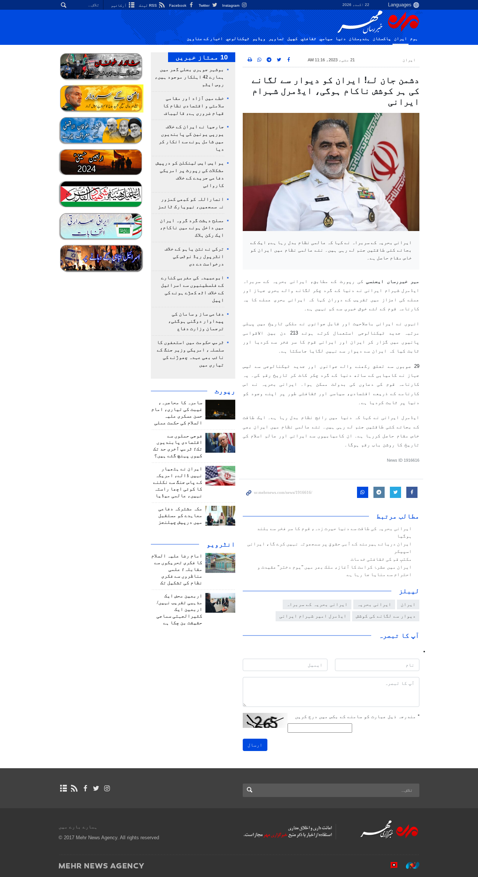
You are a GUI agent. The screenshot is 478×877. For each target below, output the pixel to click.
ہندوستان (359, 38)
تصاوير (276, 38)
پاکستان (382, 38)
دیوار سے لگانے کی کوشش (386, 616)
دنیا (340, 38)
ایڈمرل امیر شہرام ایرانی (313, 616)
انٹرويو (221, 544)
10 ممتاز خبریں (202, 57)
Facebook (178, 5)
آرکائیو (119, 5)
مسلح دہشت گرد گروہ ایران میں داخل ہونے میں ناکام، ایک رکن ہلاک (192, 228)
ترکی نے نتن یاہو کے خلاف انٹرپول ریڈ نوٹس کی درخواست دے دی (194, 256)
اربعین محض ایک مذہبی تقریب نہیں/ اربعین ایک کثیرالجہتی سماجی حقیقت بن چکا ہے (179, 609)
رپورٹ (225, 391)
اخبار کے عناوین (205, 38)
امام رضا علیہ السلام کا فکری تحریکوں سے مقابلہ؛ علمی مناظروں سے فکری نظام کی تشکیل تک (176, 569)
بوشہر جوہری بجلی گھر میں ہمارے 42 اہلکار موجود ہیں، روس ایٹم (189, 77)
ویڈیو (259, 38)
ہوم (414, 38)
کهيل (292, 38)
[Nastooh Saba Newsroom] (408, 865)
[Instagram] (107, 788)
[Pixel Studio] (390, 865)
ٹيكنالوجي (237, 38)
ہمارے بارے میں (78, 827)
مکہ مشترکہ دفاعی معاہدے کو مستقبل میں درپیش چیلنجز (180, 515)
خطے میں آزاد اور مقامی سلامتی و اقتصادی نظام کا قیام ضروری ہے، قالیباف (193, 106)
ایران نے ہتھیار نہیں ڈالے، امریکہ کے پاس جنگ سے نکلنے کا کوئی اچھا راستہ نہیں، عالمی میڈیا (177, 482)
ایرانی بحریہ (374, 604)
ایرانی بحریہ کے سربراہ (317, 604)
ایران (400, 38)
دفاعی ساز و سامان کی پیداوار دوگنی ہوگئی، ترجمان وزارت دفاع (196, 321)
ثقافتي (308, 38)
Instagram (231, 5)
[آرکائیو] (63, 788)
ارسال (255, 745)
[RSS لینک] (74, 788)
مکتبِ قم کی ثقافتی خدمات (381, 559)
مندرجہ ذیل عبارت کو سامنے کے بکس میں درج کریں (357, 716)
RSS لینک (148, 5)
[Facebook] (85, 788)
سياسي (325, 38)
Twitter (205, 5)
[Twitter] (96, 788)
